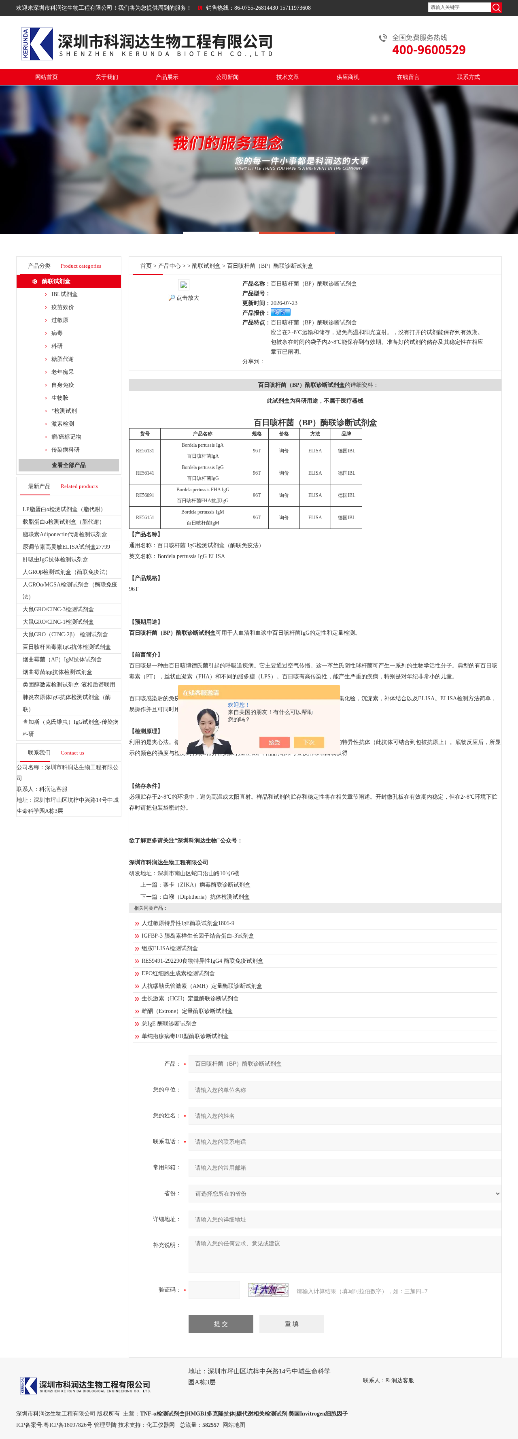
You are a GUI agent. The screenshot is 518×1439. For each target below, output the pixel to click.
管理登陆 (105, 1425)
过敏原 (59, 320)
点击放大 (187, 298)
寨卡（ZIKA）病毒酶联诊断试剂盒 (207, 885)
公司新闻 (227, 77)
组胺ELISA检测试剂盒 (170, 948)
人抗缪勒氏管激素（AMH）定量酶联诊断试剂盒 (202, 986)
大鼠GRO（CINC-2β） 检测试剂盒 (65, 634)
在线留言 (408, 77)
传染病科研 (65, 450)
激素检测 (62, 424)
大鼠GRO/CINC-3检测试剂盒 (58, 609)
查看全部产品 (69, 465)
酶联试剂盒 (56, 281)
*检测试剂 (64, 411)
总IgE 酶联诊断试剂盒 (169, 1024)
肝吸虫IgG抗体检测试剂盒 (55, 559)
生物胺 (59, 398)
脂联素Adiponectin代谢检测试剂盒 (65, 534)
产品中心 (169, 266)
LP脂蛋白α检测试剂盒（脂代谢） (64, 509)
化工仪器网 (160, 1425)
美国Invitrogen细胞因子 (318, 1414)
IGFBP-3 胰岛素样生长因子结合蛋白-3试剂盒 (198, 936)
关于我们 (107, 77)
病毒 (57, 333)
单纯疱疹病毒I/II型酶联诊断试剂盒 (185, 1036)
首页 (146, 266)
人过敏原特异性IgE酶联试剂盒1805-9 (188, 923)
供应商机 (348, 77)
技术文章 (287, 77)
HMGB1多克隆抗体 (210, 1414)
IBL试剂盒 (64, 294)
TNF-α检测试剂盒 (162, 1414)
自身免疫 (62, 385)
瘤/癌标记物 (66, 437)
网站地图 (234, 1425)
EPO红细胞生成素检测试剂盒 (178, 973)
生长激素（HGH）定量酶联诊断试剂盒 (190, 999)
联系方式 (468, 77)
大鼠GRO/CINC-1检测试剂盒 (58, 622)
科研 (57, 346)
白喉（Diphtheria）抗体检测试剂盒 (206, 897)
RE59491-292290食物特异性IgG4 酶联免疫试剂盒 (202, 961)
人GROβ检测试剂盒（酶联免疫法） (67, 572)
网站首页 (46, 77)
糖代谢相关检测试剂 (261, 1414)
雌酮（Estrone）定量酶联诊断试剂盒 (187, 1011)
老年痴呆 (62, 372)
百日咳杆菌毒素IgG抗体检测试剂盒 (67, 647)
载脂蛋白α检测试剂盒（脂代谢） (64, 522)
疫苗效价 (62, 307)
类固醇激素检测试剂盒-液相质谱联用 (69, 685)
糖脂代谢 (62, 359)
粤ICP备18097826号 (68, 1425)
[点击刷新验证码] (268, 1290)
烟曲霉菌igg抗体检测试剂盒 (57, 672)
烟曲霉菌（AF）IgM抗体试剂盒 (62, 660)
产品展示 (167, 77)
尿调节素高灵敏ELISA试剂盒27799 (66, 547)
